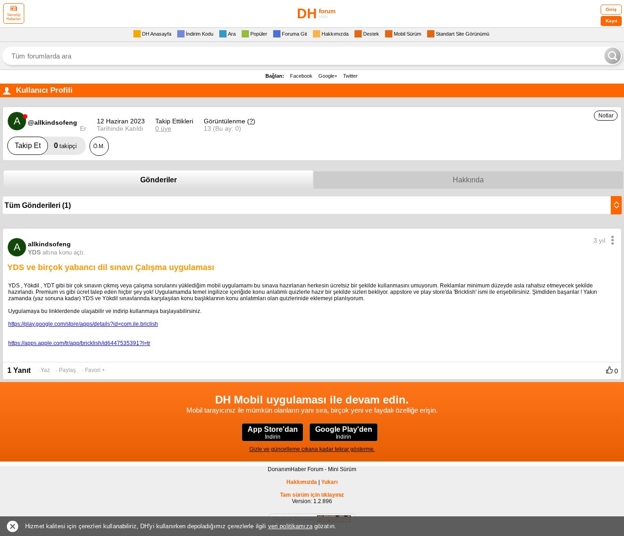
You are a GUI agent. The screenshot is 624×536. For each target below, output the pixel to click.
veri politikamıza (290, 526)
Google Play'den (343, 432)
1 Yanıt (19, 370)
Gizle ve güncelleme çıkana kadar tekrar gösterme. (312, 449)
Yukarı (329, 482)
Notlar (605, 115)
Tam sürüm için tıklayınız (312, 495)
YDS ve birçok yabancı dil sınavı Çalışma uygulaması (110, 267)
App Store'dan (273, 432)
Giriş (611, 9)
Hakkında (468, 180)
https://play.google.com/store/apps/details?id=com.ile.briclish (83, 324)
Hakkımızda (301, 482)
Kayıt (611, 20)
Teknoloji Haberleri (13, 17)
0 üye (163, 128)
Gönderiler (158, 180)
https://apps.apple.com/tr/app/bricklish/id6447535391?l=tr (79, 343)
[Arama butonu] (612, 56)
